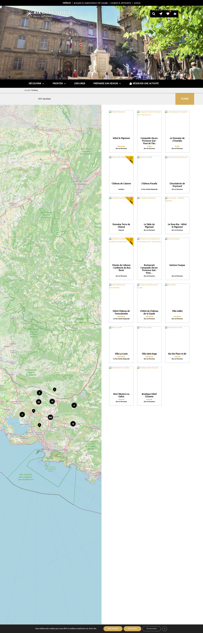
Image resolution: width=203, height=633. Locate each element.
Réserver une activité (146, 83)
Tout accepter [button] (113, 629)
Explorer (79, 83)
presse (137, 3)
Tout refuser (132, 629)
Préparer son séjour (105, 83)
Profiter (58, 83)
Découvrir (35, 83)
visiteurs (67, 3)
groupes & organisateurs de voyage (91, 3)
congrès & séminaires (121, 3)
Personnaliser (152, 629)
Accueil (27, 90)
